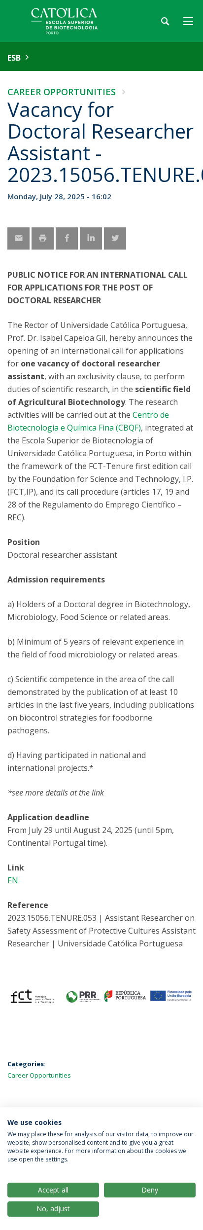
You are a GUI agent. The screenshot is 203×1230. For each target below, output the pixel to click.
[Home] (69, 21)
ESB (14, 57)
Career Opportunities (61, 92)
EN (12, 880)
